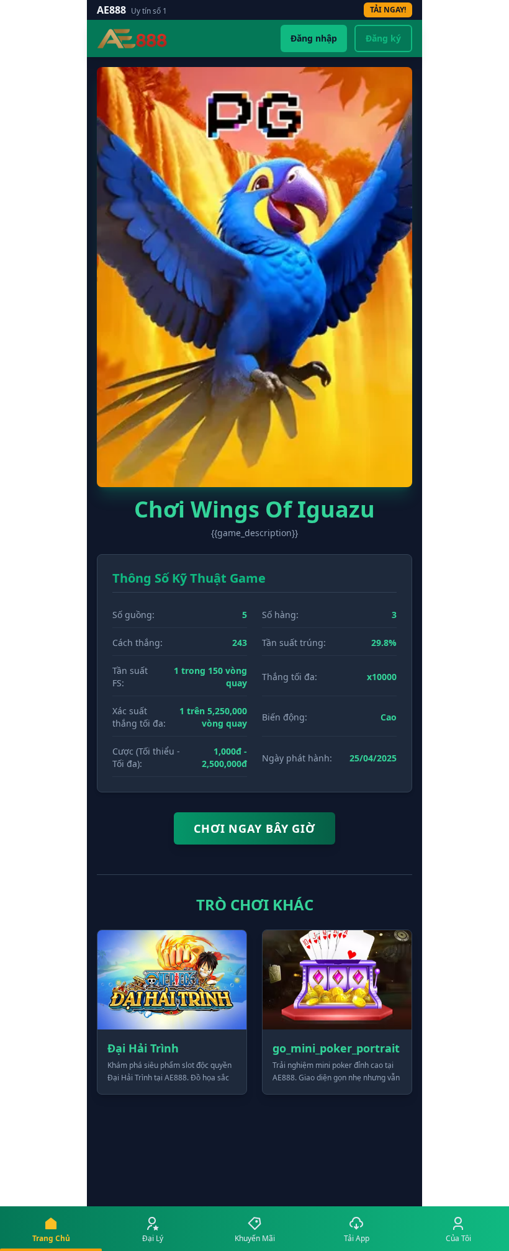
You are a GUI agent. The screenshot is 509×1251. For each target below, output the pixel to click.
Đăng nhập (314, 38)
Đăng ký (383, 38)
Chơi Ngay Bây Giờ (254, 828)
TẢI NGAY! (388, 9)
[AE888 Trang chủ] (132, 38)
